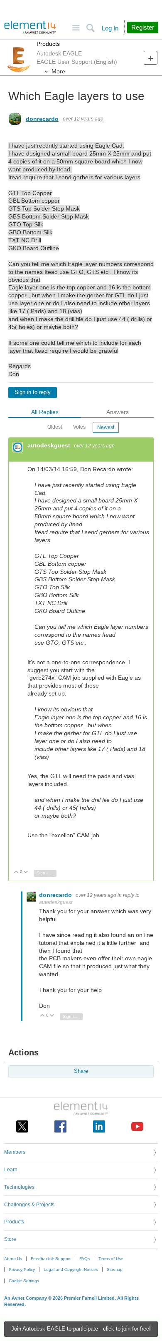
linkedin (99, 1126)
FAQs (84, 1258)
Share (81, 1071)
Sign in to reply (33, 392)
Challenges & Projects (29, 1204)
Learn (10, 1169)
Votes (79, 427)
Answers (117, 412)
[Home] (30, 27)
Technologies (19, 1187)
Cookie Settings (24, 1280)
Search (90, 28)
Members (14, 1152)
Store (10, 1239)
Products (48, 43)
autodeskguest (49, 445)
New (150, 58)
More (58, 71)
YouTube (137, 1126)
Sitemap (115, 1269)
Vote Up (16, 872)
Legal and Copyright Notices (71, 1269)
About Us (13, 1258)
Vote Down (25, 872)
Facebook (60, 1126)
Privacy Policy (22, 1269)
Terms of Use (110, 1258)
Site (76, 28)
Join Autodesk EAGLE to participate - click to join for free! (81, 1329)
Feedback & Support (51, 1258)
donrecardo (42, 119)
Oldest (54, 427)
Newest (105, 427)
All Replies (45, 412)
